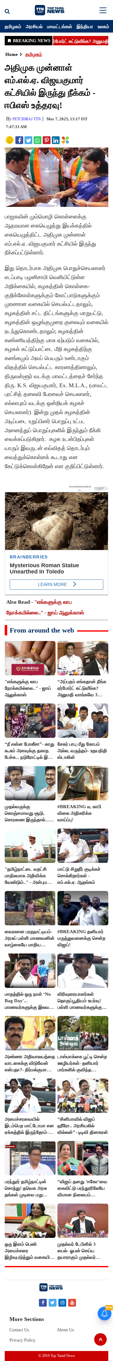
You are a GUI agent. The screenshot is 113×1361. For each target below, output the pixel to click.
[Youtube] (72, 1302)
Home (11, 54)
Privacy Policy (22, 1340)
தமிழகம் (13, 26)
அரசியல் (34, 26)
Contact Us (19, 1330)
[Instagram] (62, 1302)
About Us (65, 1330)
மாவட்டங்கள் (59, 26)
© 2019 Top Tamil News (56, 1355)
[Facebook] (43, 1302)
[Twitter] (52, 1302)
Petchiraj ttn (27, 119)
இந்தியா (85, 26)
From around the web (42, 630)
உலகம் (103, 26)
